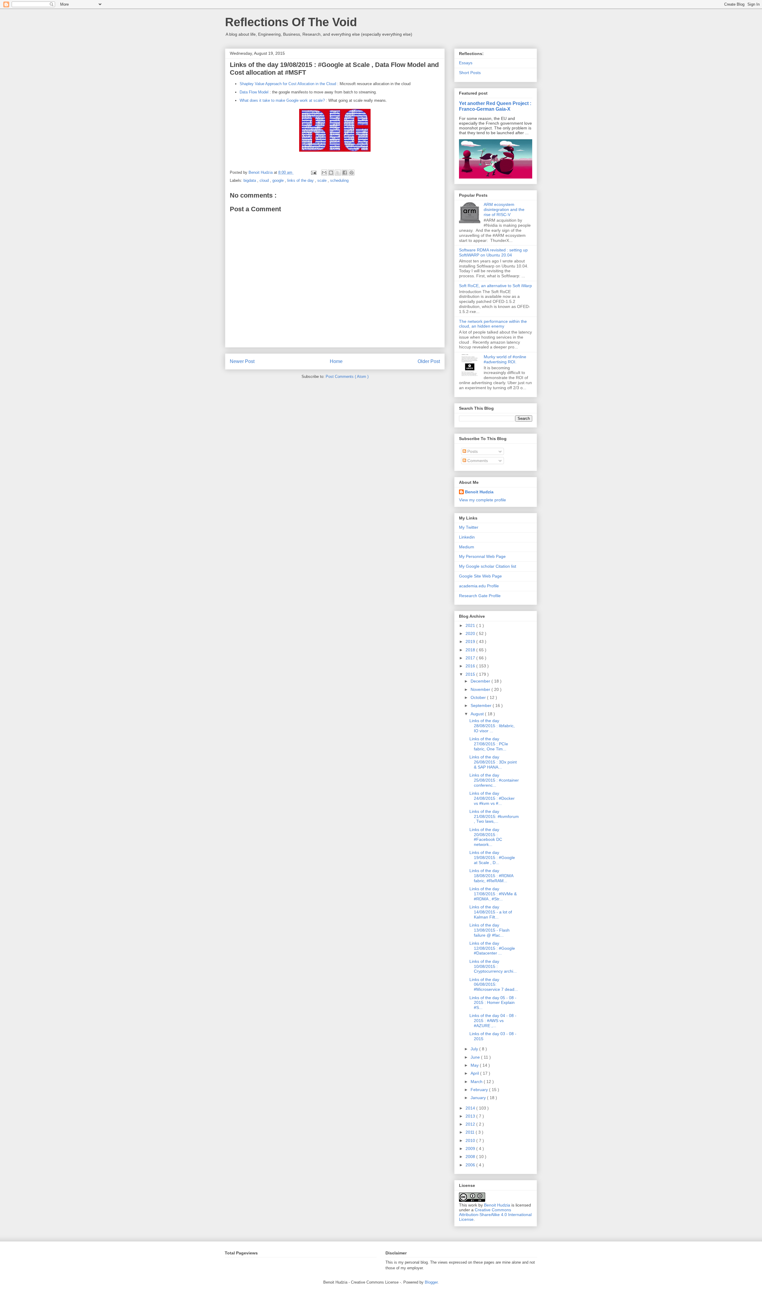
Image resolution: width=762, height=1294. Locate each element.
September (482, 705)
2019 (471, 641)
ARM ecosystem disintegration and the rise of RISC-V (504, 209)
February (480, 1089)
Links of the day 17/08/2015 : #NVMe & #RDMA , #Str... (493, 893)
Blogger (431, 1282)
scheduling (339, 180)
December (481, 681)
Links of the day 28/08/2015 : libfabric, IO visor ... (492, 725)
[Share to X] (338, 173)
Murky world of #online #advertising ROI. (505, 359)
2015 (471, 674)
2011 (471, 1132)
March (477, 1081)
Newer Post (242, 361)
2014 (471, 1108)
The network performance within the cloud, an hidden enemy (493, 324)
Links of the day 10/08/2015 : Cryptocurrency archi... (493, 966)
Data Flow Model (254, 92)
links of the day (301, 180)
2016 (471, 666)
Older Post (429, 361)
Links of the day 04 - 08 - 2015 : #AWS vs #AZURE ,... (492, 1020)
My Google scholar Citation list (487, 566)
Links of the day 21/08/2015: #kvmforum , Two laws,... (494, 816)
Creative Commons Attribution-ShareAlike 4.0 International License (495, 1214)
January (479, 1097)
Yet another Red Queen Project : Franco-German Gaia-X (495, 106)
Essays (465, 62)
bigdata (250, 180)
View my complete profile (482, 499)
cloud (265, 180)
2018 (471, 649)
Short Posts (470, 72)
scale (322, 180)
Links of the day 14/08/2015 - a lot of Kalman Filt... (490, 912)
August (478, 713)
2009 (471, 1148)
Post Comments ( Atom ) (347, 376)
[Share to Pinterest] (352, 173)
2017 (471, 657)
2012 (471, 1124)
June (476, 1057)
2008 (471, 1156)
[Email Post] (313, 172)
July (475, 1048)
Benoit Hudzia (479, 491)
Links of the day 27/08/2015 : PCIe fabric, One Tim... (488, 743)
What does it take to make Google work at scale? (282, 100)
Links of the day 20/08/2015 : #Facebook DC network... (485, 837)
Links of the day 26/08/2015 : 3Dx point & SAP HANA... (493, 762)
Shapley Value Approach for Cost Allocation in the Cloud (288, 84)
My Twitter (468, 527)
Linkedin (467, 537)
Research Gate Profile (480, 595)
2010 (471, 1140)
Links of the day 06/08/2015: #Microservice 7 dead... (493, 984)
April (475, 1073)
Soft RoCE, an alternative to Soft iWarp (495, 285)
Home (336, 361)
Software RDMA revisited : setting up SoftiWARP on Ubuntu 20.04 (493, 252)
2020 (471, 633)
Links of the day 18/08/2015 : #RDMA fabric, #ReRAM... (491, 875)
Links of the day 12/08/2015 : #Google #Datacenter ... (492, 948)
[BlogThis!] (331, 173)
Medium (466, 546)
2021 (471, 625)
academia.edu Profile (479, 585)
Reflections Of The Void (291, 22)
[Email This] (324, 173)
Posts (472, 451)
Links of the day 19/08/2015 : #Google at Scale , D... (492, 857)
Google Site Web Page (480, 576)
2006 (471, 1164)
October (479, 697)
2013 (471, 1116)
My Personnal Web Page (482, 556)
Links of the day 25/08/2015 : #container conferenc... (494, 780)
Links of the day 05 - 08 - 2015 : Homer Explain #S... (492, 1002)
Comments (477, 460)
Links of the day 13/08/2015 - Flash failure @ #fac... (489, 930)
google (278, 180)
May (475, 1065)
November (481, 689)
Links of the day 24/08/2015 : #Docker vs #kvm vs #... (492, 798)
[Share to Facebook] (345, 173)
